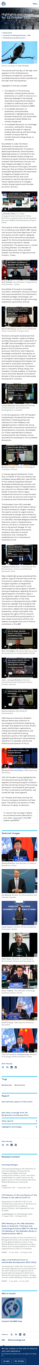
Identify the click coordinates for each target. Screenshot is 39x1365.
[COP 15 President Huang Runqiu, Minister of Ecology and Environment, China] (19, 1040)
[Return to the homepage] (4, 4)
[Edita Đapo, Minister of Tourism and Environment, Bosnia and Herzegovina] (19, 945)
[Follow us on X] (11, 1334)
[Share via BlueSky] (16, 1145)
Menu (35, 4)
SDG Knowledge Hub (16, 1340)
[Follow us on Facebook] (16, 1334)
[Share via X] (3, 1145)
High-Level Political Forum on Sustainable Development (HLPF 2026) (19, 1261)
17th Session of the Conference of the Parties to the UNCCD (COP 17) (19, 1196)
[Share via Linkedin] (12, 1145)
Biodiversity (7, 1085)
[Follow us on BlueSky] (24, 1334)
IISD (3, 1340)
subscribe (17, 818)
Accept (6, 1361)
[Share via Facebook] (7, 1145)
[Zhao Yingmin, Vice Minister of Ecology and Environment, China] (19, 977)
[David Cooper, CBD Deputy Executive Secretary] (19, 1008)
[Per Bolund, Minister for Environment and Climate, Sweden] (19, 881)
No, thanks (19, 1361)
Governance (19, 1085)
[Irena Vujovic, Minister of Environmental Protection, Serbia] (19, 913)
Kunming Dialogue (10, 1165)
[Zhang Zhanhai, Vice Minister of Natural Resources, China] (19, 849)
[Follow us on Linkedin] (20, 1334)
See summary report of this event (17, 1101)
